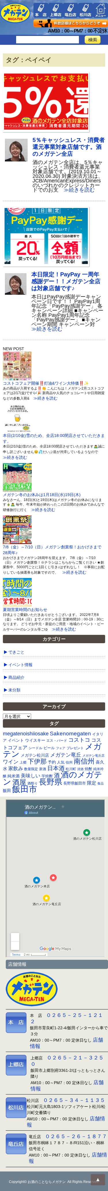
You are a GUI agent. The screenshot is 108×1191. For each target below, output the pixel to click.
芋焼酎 (47, 776)
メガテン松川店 (35, 755)
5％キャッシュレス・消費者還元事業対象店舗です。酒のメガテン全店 (69, 147)
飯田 (7, 791)
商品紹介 (16, 677)
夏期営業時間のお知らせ (25, 609)
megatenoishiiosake (26, 734)
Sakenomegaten (70, 733)
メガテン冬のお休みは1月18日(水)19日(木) (42, 494)
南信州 (84, 761)
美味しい (30, 775)
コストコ (79, 740)
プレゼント (75, 748)
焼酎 (88, 769)
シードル (35, 748)
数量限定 (31, 769)
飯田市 (24, 789)
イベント (16, 740)
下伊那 (37, 761)
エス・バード (56, 740)
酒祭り (32, 783)
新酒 (42, 769)
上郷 (23, 762)
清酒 (80, 769)
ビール (49, 748)
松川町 (71, 769)
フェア (60, 748)
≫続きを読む (76, 190)
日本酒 (56, 768)
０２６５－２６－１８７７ (76, 1136)
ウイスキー (35, 740)
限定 (91, 782)
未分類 (14, 690)
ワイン (10, 762)
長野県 (50, 782)
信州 (69, 762)
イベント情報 (20, 664)
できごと (16, 652)
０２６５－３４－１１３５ (74, 1100)
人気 (61, 762)
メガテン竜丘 (65, 755)
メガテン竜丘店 (93, 755)
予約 (52, 762)
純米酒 (13, 776)
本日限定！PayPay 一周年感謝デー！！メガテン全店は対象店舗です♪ (66, 281)
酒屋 (19, 782)
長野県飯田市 (74, 783)
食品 (100, 783)
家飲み (15, 768)
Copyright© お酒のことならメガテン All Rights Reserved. (54, 1182)
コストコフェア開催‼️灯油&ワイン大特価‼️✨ (46, 383)
